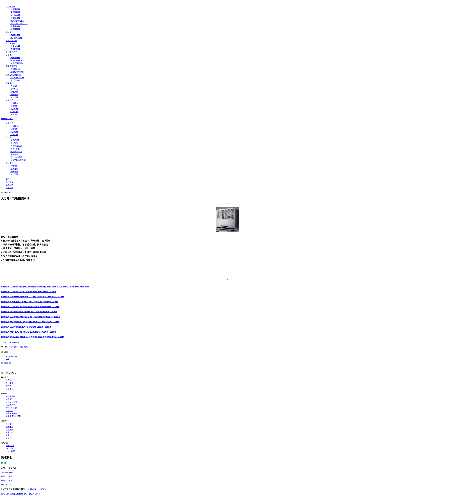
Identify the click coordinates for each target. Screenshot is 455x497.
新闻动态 (14, 95)
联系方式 (9, 188)
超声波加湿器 (16, 38)
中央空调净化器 (17, 78)
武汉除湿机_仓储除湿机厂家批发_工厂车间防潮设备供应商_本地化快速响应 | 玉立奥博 (32, 337)
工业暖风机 (15, 49)
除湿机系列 (10, 7)
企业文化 (14, 106)
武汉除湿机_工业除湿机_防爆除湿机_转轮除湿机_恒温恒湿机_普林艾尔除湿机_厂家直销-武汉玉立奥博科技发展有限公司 (45, 287)
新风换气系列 (11, 52)
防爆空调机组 (16, 61)
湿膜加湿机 (15, 35)
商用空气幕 (15, 46)
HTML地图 (10, 451)
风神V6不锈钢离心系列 (18, 347)
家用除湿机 (15, 15)
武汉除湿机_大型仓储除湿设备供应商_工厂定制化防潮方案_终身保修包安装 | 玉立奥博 (32, 297)
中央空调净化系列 (13, 75)
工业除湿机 (15, 9)
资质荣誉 (14, 112)
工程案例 (14, 92)
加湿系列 (9, 32)
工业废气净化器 (17, 72)
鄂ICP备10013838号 (38, 489)
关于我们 (9, 100)
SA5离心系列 (14, 342)
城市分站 (14, 97)
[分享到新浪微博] (5, 352)
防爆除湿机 (15, 26)
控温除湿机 (15, 29)
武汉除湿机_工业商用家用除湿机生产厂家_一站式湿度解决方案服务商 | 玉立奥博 (30, 317)
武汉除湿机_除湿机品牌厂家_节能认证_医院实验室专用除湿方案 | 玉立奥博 (28, 332)
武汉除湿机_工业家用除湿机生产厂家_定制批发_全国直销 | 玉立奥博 (26, 327)
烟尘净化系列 (11, 66)
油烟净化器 (15, 69)
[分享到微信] (2, 352)
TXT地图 (9, 449)
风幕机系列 (10, 44)
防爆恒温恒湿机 (17, 63)
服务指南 (14, 89)
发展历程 (14, 109)
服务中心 (9, 83)
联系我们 (14, 115)
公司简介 (14, 103)
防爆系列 (9, 55)
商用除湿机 (15, 12)
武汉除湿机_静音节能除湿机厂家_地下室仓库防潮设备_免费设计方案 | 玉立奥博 (30, 322)
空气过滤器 (15, 80)
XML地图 (10, 446)
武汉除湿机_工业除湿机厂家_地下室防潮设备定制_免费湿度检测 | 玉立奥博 (28, 292)
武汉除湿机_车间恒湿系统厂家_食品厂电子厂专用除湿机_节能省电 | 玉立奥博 (29, 302)
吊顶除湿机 (15, 18)
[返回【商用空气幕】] (7, 352)
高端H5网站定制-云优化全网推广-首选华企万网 (21, 494)
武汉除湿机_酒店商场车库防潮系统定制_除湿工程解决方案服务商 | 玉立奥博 (29, 312)
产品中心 (9, 138)
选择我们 (14, 86)
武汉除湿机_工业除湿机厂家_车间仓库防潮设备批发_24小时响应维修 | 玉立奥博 (30, 307)
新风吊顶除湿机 (17, 21)
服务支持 (9, 163)
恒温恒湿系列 (11, 41)
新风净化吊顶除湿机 (18, 24)
